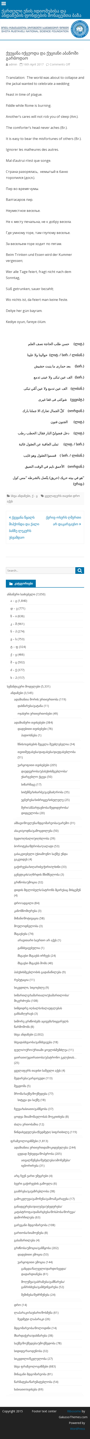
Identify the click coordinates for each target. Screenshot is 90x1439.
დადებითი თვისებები (32, 729)
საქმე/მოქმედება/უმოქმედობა (34, 1343)
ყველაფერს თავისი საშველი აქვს (37, 1070)
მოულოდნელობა (26, 926)
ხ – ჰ (13, 678)
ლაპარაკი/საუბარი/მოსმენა (33, 1313)
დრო (17, 1305)
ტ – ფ (14, 647)
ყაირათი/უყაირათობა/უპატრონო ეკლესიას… (45, 1057)
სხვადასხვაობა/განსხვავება (33, 1042)
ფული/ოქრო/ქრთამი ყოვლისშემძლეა (41, 1050)
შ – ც (13, 662)
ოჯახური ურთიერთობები (35, 713)
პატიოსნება (29, 735)
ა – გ (13, 601)
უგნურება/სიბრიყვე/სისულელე (42, 800)
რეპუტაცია (21, 980)
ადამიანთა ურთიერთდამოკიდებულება (41, 1147)
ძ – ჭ (13, 670)
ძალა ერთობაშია (26, 1124)
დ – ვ (14, 608)
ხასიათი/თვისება (25, 1389)
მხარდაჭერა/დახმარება (30, 1335)
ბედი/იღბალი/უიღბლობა (31, 838)
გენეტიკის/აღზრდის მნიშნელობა (37, 874)
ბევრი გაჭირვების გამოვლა (33, 1183)
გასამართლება (24, 1240)
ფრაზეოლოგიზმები (24, 1141)
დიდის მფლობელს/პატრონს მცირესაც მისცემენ (47, 890)
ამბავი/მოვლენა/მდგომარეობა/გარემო (41, 823)
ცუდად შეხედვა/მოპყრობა (36, 1154)
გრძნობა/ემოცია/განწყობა (32, 1248)
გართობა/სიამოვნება (29, 1233)
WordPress (77, 1429)
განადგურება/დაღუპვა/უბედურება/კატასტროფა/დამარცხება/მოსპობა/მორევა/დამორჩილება (44, 1211)
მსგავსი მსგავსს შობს (32, 963)
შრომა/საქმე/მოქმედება (30, 1094)
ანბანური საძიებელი (21, 594)
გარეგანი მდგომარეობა (31, 1225)
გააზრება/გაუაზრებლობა (31, 1191)
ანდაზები (16, 693)
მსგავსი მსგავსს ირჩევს (34, 956)
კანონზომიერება (25, 911)
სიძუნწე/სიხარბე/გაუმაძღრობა (42, 792)
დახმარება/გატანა (30, 706)
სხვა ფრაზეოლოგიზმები (31, 1366)
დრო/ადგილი (23, 903)
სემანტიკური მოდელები (23, 686)
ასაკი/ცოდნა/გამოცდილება (33, 831)
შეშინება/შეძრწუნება (35, 1295)
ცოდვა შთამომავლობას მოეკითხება (39, 1117)
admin (13, 64)
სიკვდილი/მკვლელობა (30, 1359)
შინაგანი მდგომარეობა (30, 1374)
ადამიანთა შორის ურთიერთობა (36, 699)
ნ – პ (13, 631)
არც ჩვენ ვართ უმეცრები (31, 1176)
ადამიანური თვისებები (29, 722)
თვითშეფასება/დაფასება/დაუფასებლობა (47, 752)
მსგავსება (20, 934)
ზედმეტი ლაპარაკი (31, 1319)
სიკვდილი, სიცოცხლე (29, 987)
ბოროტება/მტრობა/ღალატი (33, 846)
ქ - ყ (34, 496)
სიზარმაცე (28, 784)
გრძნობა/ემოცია (25, 882)
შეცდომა (20, 1086)
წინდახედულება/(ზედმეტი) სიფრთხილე (41, 1132)
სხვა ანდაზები (20, 496)
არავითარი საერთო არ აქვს (37, 940)
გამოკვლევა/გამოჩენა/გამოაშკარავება (41, 1199)
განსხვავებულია (29, 948)
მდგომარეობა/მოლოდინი (32, 1328)
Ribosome (74, 1411)
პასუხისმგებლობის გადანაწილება (37, 972)
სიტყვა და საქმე (29, 1100)
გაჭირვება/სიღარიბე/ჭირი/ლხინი (37, 867)
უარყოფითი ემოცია (31, 1262)
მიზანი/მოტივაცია (26, 918)
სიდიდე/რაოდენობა (28, 1351)
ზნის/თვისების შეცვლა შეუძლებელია (43, 744)
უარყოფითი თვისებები (33, 765)
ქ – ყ (13, 654)
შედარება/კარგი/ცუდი (29, 1078)
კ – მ (13, 624)
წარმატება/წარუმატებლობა (33, 1382)
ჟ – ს (13, 639)
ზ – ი (13, 616)
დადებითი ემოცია (30, 1254)
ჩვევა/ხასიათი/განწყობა (30, 1109)
